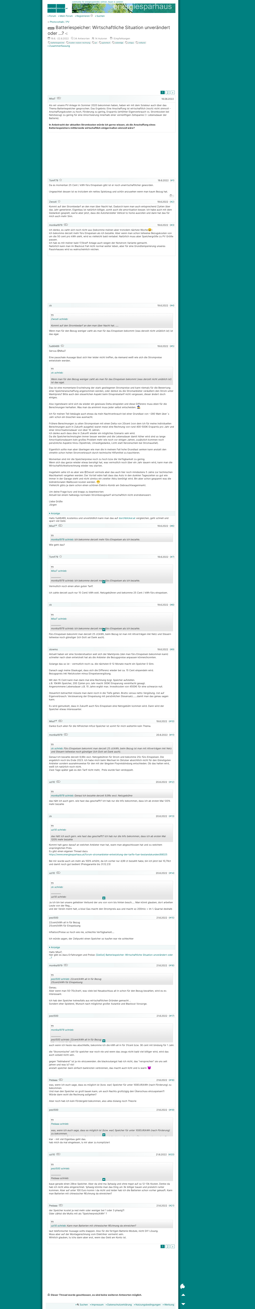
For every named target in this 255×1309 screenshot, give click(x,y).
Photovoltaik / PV (59, 21)
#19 (172, 1109)
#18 (172, 1080)
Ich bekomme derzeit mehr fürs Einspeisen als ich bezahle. (95, 540)
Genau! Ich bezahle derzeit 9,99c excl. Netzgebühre (91, 796)
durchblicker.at (127, 518)
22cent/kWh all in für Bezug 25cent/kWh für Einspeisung (77, 981)
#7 (172, 556)
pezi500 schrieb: (60, 978)
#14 (172, 873)
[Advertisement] (111, 69)
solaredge (119, 43)
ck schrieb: (57, 372)
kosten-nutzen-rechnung (79, 43)
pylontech (106, 43)
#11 (172, 734)
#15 (172, 917)
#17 (172, 1015)
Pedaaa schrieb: (60, 1123)
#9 (172, 649)
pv (96, 43)
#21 (172, 1205)
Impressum (97, 1304)
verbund (141, 43)
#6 (172, 525)
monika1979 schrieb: (62, 539)
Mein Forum (66, 15)
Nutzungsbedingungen (148, 1304)
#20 (171, 1154)
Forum (52, 15)
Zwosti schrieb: (59, 319)
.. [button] (102, 384)
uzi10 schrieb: (58, 829)
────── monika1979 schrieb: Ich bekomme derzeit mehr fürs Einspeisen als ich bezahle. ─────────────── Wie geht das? (95, 576)
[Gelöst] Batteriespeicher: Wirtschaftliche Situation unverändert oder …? (111, 956)
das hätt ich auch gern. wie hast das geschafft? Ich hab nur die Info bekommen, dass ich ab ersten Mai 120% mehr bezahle (108, 835)
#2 (172, 201)
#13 (172, 816)
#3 (172, 225)
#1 (172, 180)
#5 (172, 346)
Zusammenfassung (59, 45)
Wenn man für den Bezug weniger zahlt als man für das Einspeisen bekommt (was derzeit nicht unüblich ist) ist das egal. (111, 378)
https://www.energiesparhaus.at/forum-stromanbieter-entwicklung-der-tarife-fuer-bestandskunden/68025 (108, 854)
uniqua (131, 43)
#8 (172, 604)
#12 (172, 781)
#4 (172, 305)
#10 (172, 721)
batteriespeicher (57, 43)
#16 (172, 965)
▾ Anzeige (54, 513)
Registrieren (83, 15)
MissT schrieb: (59, 570)
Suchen (101, 15)
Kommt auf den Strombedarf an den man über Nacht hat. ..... (84, 323)
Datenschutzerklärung (119, 1304)
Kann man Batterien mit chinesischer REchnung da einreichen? (93, 1226)
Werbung (169, 1304)
